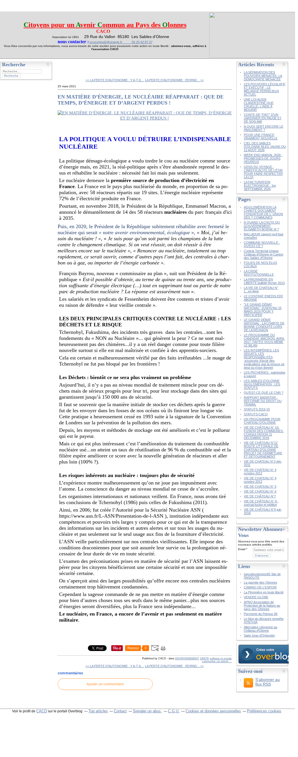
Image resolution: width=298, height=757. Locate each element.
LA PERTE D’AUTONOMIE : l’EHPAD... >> (174, 80)
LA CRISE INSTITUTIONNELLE (259, 272)
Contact (120, 711)
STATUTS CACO (256, 414)
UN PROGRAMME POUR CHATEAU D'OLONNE (262, 420)
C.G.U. (174, 711)
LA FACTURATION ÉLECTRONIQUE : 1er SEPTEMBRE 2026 (260, 185)
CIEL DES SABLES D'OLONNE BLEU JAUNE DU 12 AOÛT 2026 (265, 146)
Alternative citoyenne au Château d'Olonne (260, 628)
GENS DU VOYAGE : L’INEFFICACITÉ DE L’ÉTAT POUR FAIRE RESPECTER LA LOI (263, 172)
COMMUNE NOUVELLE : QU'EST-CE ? (262, 244)
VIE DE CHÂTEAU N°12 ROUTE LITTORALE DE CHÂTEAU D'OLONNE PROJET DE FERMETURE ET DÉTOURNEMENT (263, 449)
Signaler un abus (147, 711)
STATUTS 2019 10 (257, 409)
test (65, 66)
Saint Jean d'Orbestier (259, 635)
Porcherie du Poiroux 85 (261, 614)
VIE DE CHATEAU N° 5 (260, 486)
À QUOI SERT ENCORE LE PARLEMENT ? (263, 128)
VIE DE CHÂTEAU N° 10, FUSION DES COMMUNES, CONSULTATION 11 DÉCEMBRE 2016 (264, 433)
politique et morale (221, 658)
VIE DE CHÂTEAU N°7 (260, 496)
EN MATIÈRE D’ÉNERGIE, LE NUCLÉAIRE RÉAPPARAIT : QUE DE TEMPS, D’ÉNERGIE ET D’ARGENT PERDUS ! (141, 100)
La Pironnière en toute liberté (264, 592)
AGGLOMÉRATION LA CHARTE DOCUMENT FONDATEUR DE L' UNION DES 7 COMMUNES (263, 212)
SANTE (204, 658)
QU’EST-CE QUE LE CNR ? (263, 392)
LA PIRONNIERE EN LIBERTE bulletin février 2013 (264, 281)
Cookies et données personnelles (213, 711)
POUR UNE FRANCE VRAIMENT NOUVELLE (261, 136)
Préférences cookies (264, 711)
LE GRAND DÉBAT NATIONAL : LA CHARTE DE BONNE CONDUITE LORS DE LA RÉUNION (264, 325)
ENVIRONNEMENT (187, 658)
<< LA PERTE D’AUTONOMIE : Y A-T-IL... (115, 80)
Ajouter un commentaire (105, 684)
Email (241, 549)
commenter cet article (215, 661)
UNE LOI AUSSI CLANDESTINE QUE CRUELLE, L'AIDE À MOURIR (259, 104)
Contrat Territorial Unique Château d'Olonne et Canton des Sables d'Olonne (263, 254)
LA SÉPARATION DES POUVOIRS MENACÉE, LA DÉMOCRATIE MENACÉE (263, 76)
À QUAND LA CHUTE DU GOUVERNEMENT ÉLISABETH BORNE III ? (262, 226)
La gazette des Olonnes (260, 582)
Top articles (98, 711)
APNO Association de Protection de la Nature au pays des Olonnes (262, 605)
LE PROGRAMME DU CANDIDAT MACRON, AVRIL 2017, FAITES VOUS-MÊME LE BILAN (264, 340)
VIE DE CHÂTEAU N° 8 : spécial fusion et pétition (261, 502)
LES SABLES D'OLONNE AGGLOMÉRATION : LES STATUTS (262, 384)
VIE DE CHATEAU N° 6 (260, 491)
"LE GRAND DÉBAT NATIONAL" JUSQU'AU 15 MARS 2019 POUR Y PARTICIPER (263, 310)
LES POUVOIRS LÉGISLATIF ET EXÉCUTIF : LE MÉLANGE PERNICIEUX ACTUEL (265, 89)
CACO (41, 711)
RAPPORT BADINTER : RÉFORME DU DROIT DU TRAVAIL (263, 401)
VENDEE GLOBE (256, 597)
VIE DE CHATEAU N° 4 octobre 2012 (260, 471)
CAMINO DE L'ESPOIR (260, 587)
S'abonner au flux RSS (267, 681)
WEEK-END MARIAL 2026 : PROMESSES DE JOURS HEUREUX (263, 158)
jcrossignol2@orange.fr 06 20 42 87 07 (121, 42)
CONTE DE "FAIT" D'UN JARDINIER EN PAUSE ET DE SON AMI (263, 118)
